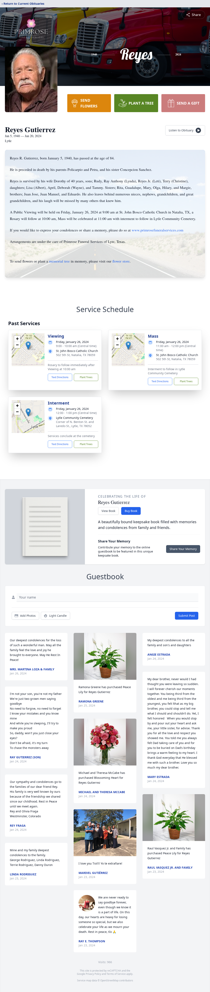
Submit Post (186, 616)
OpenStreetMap (109, 980)
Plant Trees (86, 377)
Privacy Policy (93, 974)
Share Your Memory (183, 549)
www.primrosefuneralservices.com (157, 230)
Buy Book (131, 511)
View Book (108, 511)
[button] (28, 345)
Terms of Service (116, 974)
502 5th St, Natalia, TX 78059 (75, 355)
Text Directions (59, 377)
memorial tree (59, 261)
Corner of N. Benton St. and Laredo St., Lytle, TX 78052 (75, 424)
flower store (121, 261)
